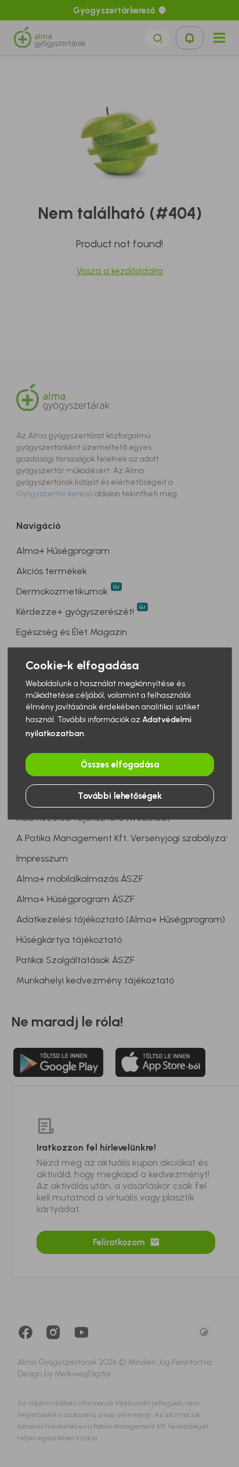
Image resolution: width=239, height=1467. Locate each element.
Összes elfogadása (120, 764)
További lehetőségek (120, 796)
